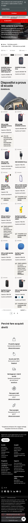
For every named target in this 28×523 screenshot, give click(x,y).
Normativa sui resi (18, 466)
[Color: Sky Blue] (19, 297)
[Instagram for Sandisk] (2, 492)
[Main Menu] (2, 21)
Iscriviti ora (14, 382)
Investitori (3, 450)
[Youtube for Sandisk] (17, 491)
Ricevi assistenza (18, 463)
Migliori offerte (17, 450)
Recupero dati (4, 470)
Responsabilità (4, 449)
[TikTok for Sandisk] (8, 492)
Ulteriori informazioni (14, 348)
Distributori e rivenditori (19, 453)
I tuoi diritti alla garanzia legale (19, 472)
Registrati (14, 363)
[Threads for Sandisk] (20, 491)
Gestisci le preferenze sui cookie (13, 514)
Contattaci (3, 457)
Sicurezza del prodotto (19, 469)
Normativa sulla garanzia (19, 465)
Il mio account (17, 447)
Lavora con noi (4, 455)
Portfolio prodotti (18, 449)
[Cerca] (26, 20)
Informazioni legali (11, 497)
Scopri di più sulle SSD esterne (9, 37)
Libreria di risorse (18, 468)
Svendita (16, 452)
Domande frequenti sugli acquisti (19, 456)
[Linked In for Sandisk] (14, 491)
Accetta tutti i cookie (13, 520)
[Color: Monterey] (22, 297)
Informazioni (4, 447)
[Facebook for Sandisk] (5, 491)
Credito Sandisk (4, 467)
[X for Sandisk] (11, 492)
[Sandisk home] (8, 21)
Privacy (3, 497)
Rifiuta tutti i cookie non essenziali (13, 517)
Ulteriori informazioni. (7, 236)
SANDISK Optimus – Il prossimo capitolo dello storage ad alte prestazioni (13, 17)
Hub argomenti (4, 463)
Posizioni (3, 453)
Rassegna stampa (5, 452)
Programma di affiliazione (7, 474)
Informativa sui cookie (17, 511)
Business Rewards (5, 469)
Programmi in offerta (6, 472)
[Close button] (25, 2)
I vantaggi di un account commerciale (6, 465)
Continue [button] (14, 13)
